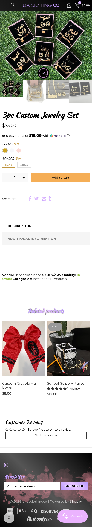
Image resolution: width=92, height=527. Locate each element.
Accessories (42, 279)
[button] (46, 136)
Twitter (36, 198)
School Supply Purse (66, 384)
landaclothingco (28, 275)
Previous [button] (8, 45)
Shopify (76, 502)
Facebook (29, 198)
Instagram (6, 464)
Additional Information (32, 239)
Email (44, 198)
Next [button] (84, 45)
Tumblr (49, 198)
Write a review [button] (46, 435)
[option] (46, 45)
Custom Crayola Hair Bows (20, 385)
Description (20, 226)
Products (59, 279)
